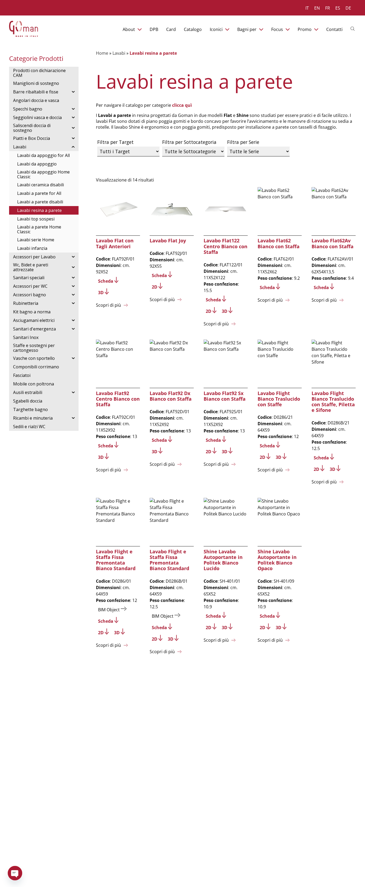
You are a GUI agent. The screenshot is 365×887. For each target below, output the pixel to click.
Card (171, 29)
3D (101, 292)
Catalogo (193, 29)
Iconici (216, 29)
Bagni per (247, 29)
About (129, 29)
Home (102, 53)
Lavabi (118, 53)
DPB (154, 29)
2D (154, 287)
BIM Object (109, 610)
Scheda (105, 281)
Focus (277, 29)
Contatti (334, 29)
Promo (305, 29)
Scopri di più (108, 305)
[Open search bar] (353, 28)
